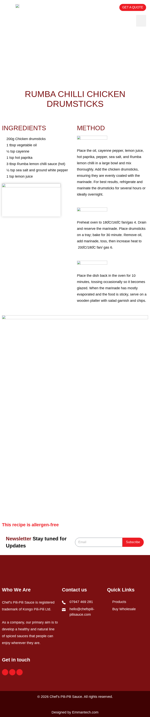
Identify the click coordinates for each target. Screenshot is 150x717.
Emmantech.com (85, 712)
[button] (104, 7)
